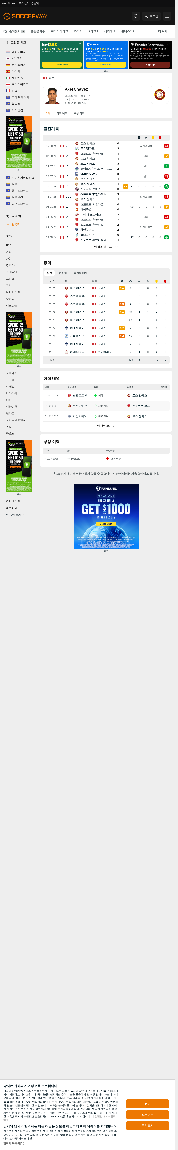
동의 (147, 1103)
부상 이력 (79, 113)
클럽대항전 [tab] (80, 273)
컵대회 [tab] (63, 273)
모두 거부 (147, 1114)
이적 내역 (62, 113)
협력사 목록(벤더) (13, 1143)
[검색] (136, 16)
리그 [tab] (49, 273)
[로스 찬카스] (160, 95)
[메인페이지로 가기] (33, 16)
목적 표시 (147, 1125)
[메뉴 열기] (167, 16)
